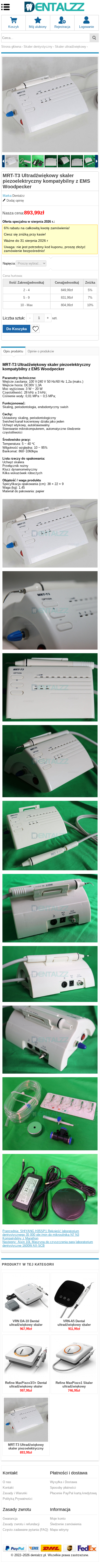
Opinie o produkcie (41, 351)
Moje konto (58, 1518)
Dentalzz (18, 195)
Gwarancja (10, 1518)
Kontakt (8, 1487)
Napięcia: (9, 263)
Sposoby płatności (63, 1487)
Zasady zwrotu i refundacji (21, 1524)
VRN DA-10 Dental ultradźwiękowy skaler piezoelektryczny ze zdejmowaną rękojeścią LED (26, 1326)
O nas (7, 1482)
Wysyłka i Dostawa (63, 1482)
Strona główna (11, 46)
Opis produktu (13, 351)
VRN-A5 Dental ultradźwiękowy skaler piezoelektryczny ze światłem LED (74, 1326)
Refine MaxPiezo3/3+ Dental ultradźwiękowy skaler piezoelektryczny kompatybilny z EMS (26, 1388)
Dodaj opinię (15, 200)
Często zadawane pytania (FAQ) (25, 1530)
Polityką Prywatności (17, 1499)
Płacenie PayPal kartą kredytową (73, 1493)
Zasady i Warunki (15, 1493)
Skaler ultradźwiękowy (70, 46)
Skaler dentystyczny (38, 46)
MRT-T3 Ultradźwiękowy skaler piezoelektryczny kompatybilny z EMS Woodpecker (26, 1450)
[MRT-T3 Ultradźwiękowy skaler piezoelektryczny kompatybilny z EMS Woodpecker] (50, 104)
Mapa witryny (59, 1530)
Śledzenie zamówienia (65, 1524)
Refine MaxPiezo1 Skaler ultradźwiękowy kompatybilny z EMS (74, 1386)
